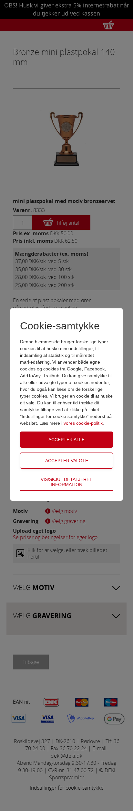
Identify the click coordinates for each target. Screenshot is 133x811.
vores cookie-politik (83, 423)
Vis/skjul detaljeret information (66, 482)
